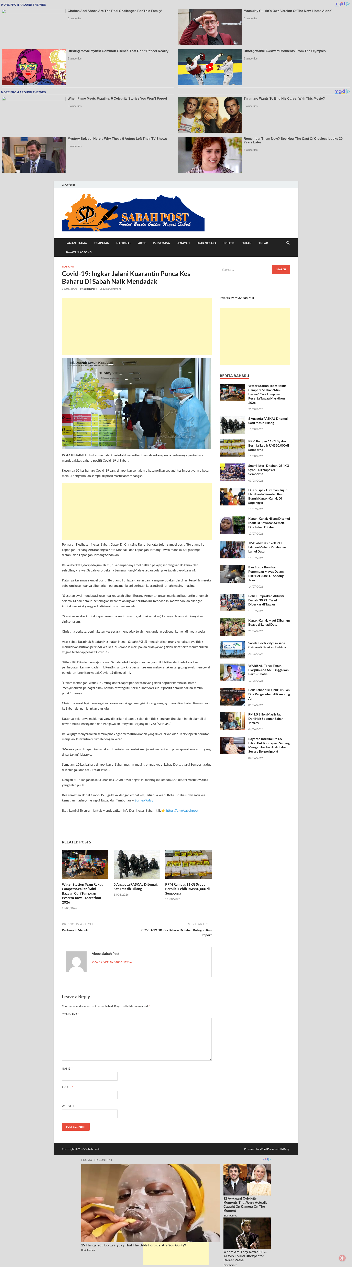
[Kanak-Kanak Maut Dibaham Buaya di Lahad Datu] (232, 621)
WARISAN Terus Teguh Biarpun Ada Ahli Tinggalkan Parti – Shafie (268, 670)
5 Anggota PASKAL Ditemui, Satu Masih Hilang (136, 886)
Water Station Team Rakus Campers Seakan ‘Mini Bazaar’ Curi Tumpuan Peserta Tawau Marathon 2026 (82, 893)
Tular (263, 243)
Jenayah (183, 243)
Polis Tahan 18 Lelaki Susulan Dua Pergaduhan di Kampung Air (269, 694)
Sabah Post (90, 288)
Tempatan (101, 243)
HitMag (284, 1149)
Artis (142, 243)
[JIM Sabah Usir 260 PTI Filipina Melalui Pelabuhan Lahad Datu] (232, 543)
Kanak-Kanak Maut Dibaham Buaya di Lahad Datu (269, 622)
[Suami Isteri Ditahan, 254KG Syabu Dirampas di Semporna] (232, 466)
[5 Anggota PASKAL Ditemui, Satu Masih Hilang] (137, 865)
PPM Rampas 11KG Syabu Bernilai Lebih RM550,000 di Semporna (187, 888)
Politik (229, 243)
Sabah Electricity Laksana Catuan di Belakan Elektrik (267, 645)
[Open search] (288, 243)
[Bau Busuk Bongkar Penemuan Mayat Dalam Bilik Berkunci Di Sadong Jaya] (232, 567)
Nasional (123, 243)
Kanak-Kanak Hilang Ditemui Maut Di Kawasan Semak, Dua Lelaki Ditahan (269, 522)
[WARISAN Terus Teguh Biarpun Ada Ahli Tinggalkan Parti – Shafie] (232, 666)
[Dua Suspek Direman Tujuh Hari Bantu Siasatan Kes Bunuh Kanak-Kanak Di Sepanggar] (232, 490)
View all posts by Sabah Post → (112, 962)
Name (67, 1068)
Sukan (247, 243)
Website (68, 1106)
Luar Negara (207, 243)
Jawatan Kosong (78, 252)
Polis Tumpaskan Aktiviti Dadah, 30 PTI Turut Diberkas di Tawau (266, 600)
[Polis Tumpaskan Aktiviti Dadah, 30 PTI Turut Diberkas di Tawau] (232, 596)
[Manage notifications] (342, 1258)
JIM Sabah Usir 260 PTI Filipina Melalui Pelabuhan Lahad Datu (267, 547)
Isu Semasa (161, 243)
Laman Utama (76, 243)
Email (67, 1087)
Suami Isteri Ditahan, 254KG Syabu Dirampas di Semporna (268, 469)
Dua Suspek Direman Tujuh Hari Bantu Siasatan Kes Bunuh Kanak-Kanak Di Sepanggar (267, 496)
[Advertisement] (137, 326)
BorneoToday (143, 800)
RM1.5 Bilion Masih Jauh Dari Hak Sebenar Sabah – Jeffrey (267, 718)
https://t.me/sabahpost (182, 810)
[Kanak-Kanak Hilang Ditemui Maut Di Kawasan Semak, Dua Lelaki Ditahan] (232, 519)
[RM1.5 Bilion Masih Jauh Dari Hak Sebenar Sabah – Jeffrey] (232, 715)
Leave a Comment (110, 288)
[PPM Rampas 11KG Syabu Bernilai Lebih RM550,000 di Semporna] (188, 865)
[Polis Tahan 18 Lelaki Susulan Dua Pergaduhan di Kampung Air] (232, 690)
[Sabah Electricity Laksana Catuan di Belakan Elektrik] (232, 643)
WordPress (267, 1149)
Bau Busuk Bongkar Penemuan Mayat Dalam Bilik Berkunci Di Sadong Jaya (266, 573)
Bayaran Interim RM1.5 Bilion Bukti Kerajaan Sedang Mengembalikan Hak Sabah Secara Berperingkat (269, 745)
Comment (70, 1014)
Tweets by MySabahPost (237, 297)
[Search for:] (255, 269)
